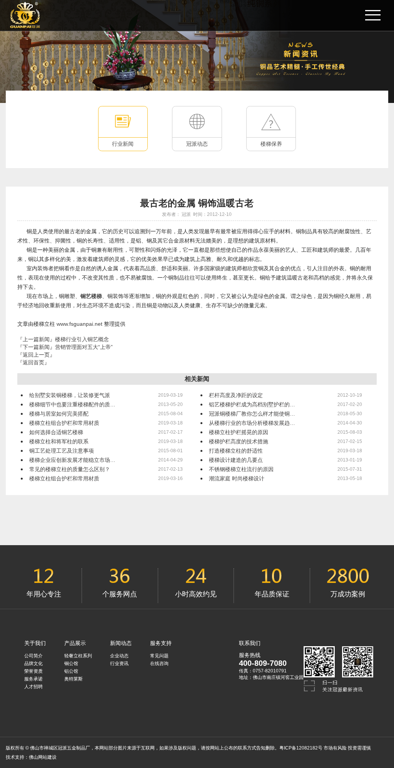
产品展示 (75, 643)
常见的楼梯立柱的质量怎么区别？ (69, 469)
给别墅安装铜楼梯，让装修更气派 (69, 395)
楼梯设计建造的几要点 (236, 460)
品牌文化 (33, 663)
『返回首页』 (33, 362)
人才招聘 (33, 686)
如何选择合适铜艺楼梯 (56, 432)
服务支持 (161, 643)
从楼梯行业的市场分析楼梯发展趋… (252, 423)
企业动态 (119, 656)
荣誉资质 (33, 671)
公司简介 (33, 656)
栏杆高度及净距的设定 (236, 395)
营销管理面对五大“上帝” (84, 347)
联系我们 (249, 643)
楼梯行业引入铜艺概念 (82, 339)
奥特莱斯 (73, 679)
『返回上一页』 (36, 355)
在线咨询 (159, 663)
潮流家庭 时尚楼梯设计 (236, 478)
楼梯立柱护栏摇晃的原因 (238, 432)
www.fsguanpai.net (80, 324)
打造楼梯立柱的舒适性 (236, 451)
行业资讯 (119, 663)
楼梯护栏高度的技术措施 (238, 441)
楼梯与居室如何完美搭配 (58, 414)
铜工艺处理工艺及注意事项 (61, 451)
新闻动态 (121, 643)
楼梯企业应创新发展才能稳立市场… (72, 460)
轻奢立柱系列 (78, 656)
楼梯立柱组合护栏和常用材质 (64, 423)
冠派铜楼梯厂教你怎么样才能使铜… (252, 414)
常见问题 (159, 656)
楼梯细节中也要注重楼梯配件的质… (72, 404)
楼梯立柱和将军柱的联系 (58, 441)
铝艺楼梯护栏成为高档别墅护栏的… (252, 404)
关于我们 (35, 643)
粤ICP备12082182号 (300, 748)
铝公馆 (71, 671)
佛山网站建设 (43, 757)
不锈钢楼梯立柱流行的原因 (241, 469)
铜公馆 (71, 663)
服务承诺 (33, 679)
